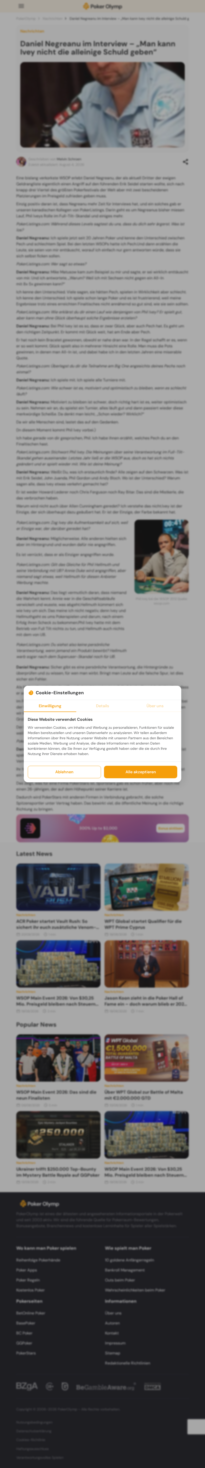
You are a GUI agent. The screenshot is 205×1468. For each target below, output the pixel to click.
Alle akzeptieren (141, 772)
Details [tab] (102, 705)
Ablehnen (64, 772)
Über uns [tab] (155, 705)
